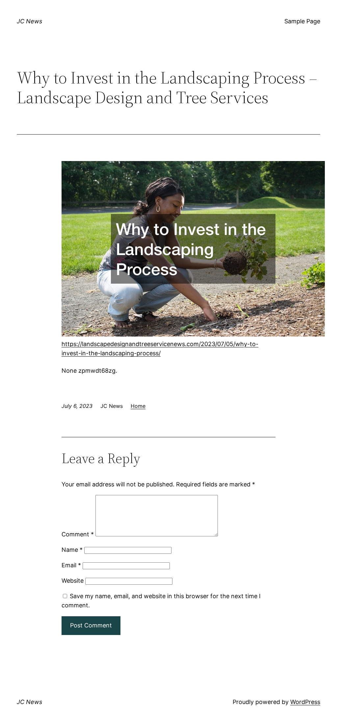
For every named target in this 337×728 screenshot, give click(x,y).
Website (73, 580)
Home (138, 406)
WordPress (305, 701)
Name (72, 549)
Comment (78, 534)
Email (71, 565)
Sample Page (302, 21)
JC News (29, 21)
